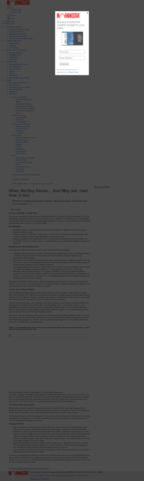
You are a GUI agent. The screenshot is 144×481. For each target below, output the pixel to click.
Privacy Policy (73, 72)
